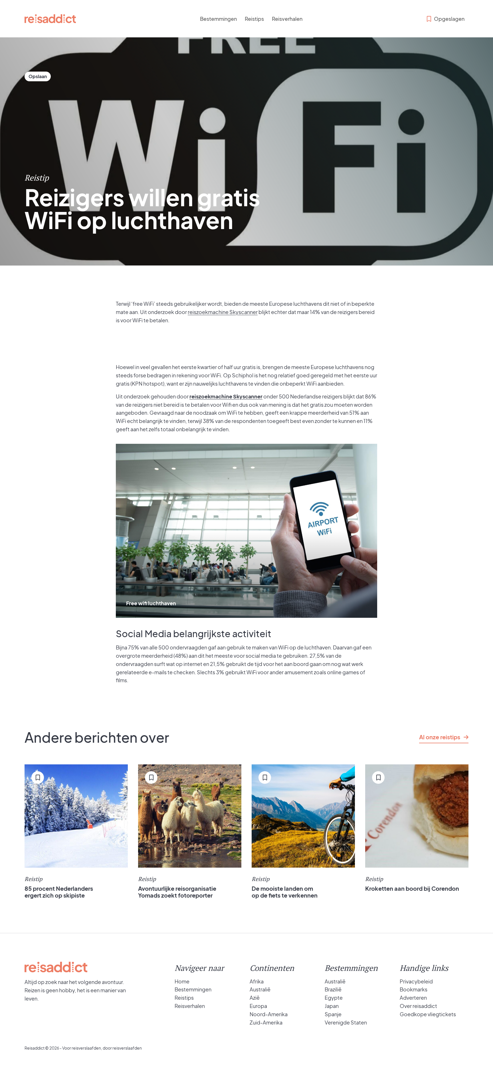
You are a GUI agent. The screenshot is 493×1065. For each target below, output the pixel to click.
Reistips (254, 18)
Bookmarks (413, 989)
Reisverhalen (287, 18)
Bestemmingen (218, 18)
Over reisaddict (418, 1006)
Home (182, 981)
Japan (332, 1006)
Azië (255, 997)
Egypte (334, 997)
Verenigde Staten (346, 1022)
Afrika (257, 981)
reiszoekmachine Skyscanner (223, 312)
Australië (260, 989)
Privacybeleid (416, 981)
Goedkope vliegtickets (428, 1014)
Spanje (333, 1014)
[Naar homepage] (50, 18)
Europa (258, 1006)
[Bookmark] (38, 76)
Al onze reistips (439, 736)
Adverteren (413, 997)
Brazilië (333, 989)
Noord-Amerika (269, 1014)
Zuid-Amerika (266, 1022)
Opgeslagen (449, 18)
